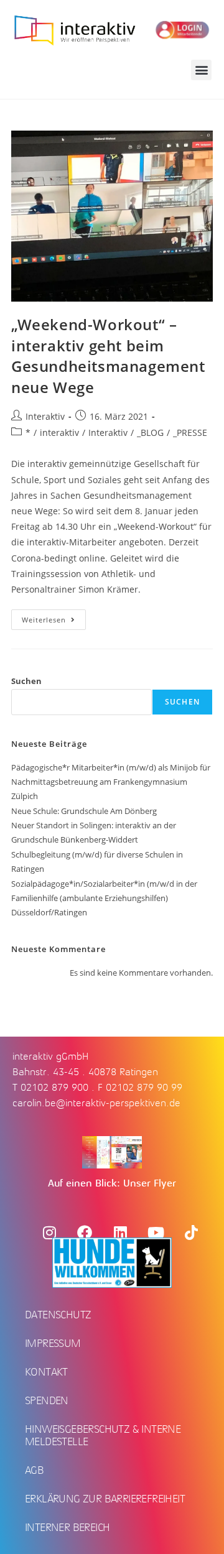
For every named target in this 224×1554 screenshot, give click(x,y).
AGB (34, 1470)
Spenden (46, 1400)
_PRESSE (190, 432)
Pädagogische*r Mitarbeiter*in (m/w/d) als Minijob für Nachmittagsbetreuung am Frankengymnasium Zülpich (110, 782)
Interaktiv (45, 416)
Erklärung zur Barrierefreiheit (105, 1498)
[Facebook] (85, 1232)
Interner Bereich (67, 1527)
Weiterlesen (54, 616)
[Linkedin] (120, 1232)
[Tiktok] (191, 1232)
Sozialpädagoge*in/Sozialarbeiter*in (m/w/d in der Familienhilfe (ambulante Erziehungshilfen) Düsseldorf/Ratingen (104, 898)
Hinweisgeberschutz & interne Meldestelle (102, 1435)
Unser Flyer (149, 1183)
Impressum (53, 1343)
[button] (201, 70)
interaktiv (59, 432)
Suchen (26, 681)
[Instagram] (49, 1232)
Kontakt (46, 1372)
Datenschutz (58, 1314)
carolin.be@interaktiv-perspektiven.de (96, 1103)
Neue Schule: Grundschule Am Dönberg (84, 810)
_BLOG (150, 432)
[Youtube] (155, 1232)
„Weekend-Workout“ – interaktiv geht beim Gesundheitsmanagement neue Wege (108, 355)
